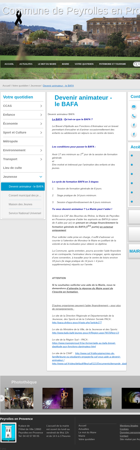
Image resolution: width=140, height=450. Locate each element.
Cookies (124, 429)
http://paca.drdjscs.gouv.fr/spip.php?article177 (77, 322)
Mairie (65, 64)
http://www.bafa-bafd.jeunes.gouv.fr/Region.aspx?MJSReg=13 (85, 332)
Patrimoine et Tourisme (112, 64)
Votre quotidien (84, 64)
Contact (124, 435)
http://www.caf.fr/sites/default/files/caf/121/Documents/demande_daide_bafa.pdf (95, 363)
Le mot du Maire (47, 64)
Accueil (9, 64)
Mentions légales (129, 425)
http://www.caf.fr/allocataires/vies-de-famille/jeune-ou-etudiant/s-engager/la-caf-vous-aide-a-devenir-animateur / (86, 356)
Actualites (25, 64)
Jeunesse (36, 85)
